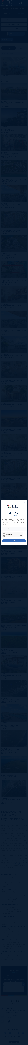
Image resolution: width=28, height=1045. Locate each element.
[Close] (24, 503)
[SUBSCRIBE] (14, 540)
